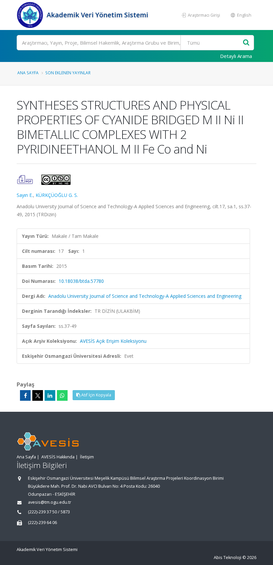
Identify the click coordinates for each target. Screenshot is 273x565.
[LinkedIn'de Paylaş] (50, 395)
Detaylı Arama (236, 56)
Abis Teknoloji (227, 557)
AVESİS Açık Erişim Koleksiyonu (113, 341)
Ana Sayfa (28, 72)
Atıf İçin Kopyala (95, 395)
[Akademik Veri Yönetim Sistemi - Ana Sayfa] (31, 15)
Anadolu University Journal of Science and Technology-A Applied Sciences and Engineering (144, 296)
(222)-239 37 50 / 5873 (49, 512)
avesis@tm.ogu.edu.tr (49, 502)
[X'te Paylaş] (37, 395)
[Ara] (246, 42)
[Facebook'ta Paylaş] (25, 395)
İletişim (87, 457)
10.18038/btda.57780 (81, 281)
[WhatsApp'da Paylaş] (62, 395)
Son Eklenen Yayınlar (68, 72)
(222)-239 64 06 (42, 522)
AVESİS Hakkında (58, 457)
